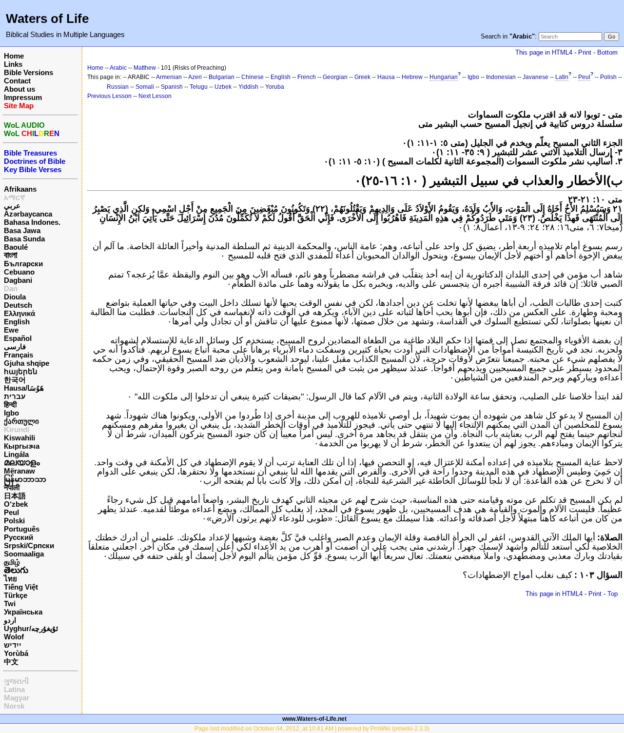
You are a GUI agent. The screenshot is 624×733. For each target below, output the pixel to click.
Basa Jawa (22, 230)
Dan (11, 288)
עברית (14, 396)
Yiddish (248, 86)
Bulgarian (221, 77)
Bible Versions (28, 72)
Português (21, 529)
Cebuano (19, 272)
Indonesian (501, 77)
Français (18, 355)
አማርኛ (14, 197)
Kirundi (16, 429)
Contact (17, 81)
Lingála (16, 454)
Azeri (195, 77)
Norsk (14, 706)
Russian (118, 86)
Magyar (16, 697)
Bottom (607, 52)
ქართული (21, 421)
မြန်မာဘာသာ (25, 479)
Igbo (11, 413)
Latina (14, 689)
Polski (14, 520)
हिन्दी (10, 404)
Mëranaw (19, 471)
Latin (561, 77)
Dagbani (18, 280)
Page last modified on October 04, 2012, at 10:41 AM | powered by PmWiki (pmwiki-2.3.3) (312, 728)
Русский (18, 537)
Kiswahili (19, 438)
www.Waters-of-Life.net (314, 718)
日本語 (15, 496)
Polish (608, 77)
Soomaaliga (24, 554)
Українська (23, 612)
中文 (11, 661)
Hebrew (412, 77)
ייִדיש (12, 645)
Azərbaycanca (28, 214)
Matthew (145, 67)
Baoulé (16, 247)
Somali (145, 86)
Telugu (199, 86)
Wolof (14, 637)
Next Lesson (155, 96)
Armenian (169, 77)
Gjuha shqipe (26, 363)
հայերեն (21, 371)
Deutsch (18, 305)
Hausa (386, 77)
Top (612, 593)
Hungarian (443, 77)
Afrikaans (20, 189)
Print (584, 52)
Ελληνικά (19, 313)
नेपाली (12, 487)
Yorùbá (16, 653)
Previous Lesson (109, 96)
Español (18, 338)
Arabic (118, 67)
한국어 (15, 380)
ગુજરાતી (16, 681)
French (306, 77)
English (17, 321)
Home (14, 56)
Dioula (15, 297)
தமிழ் (12, 562)
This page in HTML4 (543, 52)
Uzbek (223, 86)
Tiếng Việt (21, 587)
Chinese (252, 77)
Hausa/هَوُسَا (24, 388)
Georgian (335, 77)
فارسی (15, 346)
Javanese (535, 77)
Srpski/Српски (29, 545)
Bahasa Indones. (32, 222)
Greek (362, 77)
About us (19, 89)
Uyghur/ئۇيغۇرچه (31, 628)
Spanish (172, 86)
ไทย (10, 579)
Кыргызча (21, 446)
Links (13, 64)
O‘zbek (16, 504)
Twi (10, 603)
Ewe (11, 330)
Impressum (23, 97)
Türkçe (15, 595)
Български (23, 263)
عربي (12, 205)
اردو (10, 620)
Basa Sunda (24, 239)
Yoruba (274, 86)
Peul (11, 512)
